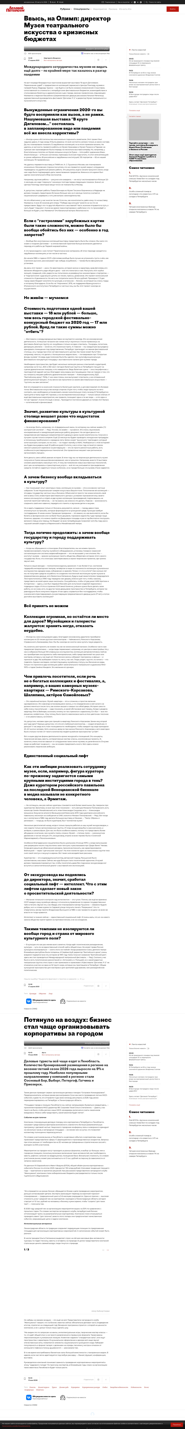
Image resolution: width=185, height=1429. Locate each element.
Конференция (29, 1390)
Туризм (54, 1387)
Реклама (113, 9)
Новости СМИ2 (30, 1009)
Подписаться (110, 2)
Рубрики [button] (65, 9)
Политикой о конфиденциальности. (16, 1426)
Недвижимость (136, 1387)
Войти (172, 9)
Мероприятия (100, 9)
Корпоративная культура (91, 1387)
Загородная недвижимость (119, 1387)
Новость (32, 1387)
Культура (32, 993)
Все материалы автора (53, 60)
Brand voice (40, 1390)
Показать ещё (134, 110)
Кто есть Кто (125, 9)
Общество (42, 993)
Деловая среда (63, 1387)
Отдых (104, 1387)
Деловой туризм (43, 1387)
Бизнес (146, 1387)
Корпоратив (75, 1387)
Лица (50, 993)
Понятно (177, 1425)
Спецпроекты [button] (82, 9)
